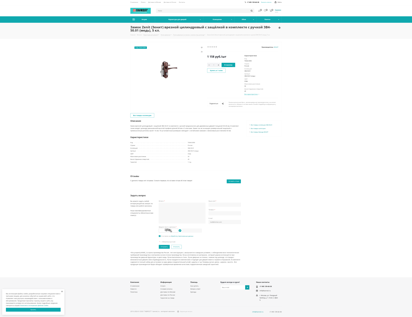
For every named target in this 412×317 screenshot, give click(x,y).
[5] (216, 47)
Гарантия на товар (167, 298)
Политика (133, 292)
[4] (214, 47)
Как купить (194, 286)
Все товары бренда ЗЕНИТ (259, 132)
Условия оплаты (166, 289)
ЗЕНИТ (276, 47)
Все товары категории (258, 128)
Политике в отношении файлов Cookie (34, 305)
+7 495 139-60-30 (266, 286)
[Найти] (251, 11)
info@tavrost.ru (265, 291)
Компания (134, 282)
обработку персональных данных (182, 236)
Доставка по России (167, 295)
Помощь (194, 282)
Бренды (193, 292)
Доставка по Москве (167, 292)
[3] (212, 47)
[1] (208, 47)
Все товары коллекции (142, 115)
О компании (134, 286)
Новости (133, 289)
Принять (33, 310)
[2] (210, 47)
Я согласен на (177, 236)
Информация (166, 282)
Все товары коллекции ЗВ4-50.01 (261, 125)
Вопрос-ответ (195, 289)
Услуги (162, 286)
